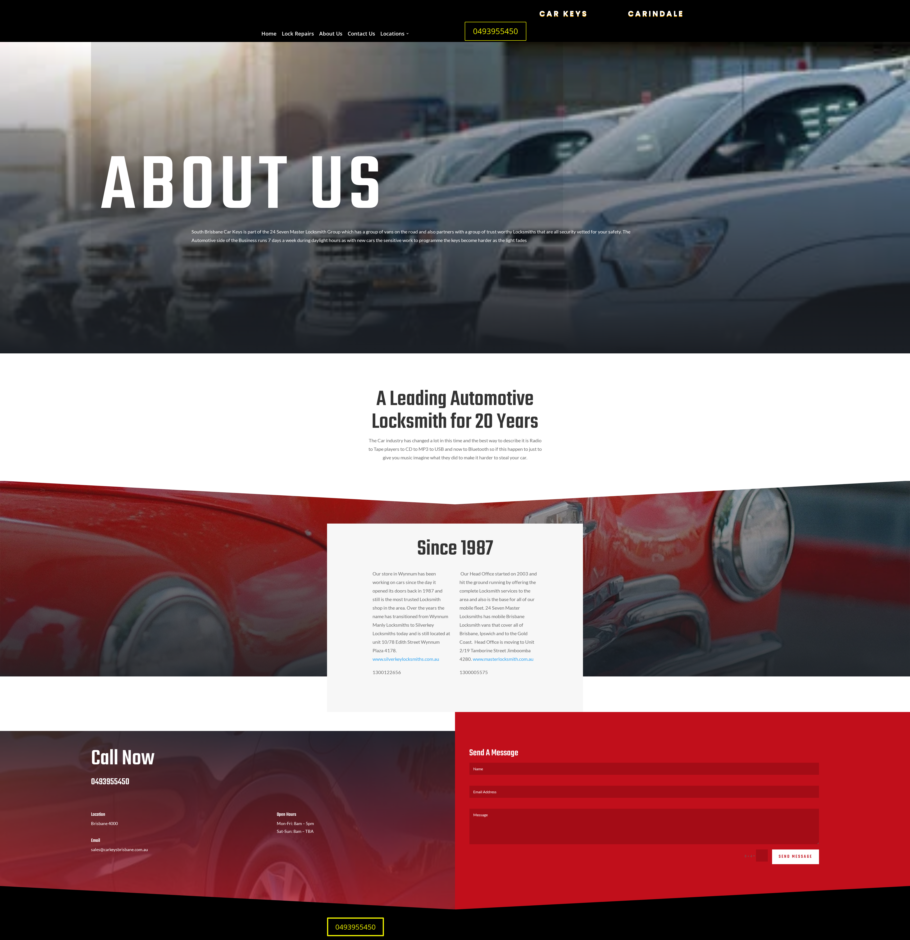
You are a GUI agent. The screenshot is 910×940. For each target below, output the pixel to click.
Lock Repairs (298, 34)
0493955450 (495, 31)
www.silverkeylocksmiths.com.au (406, 659)
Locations (392, 34)
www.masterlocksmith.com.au (503, 659)
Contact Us (361, 34)
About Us (330, 34)
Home (269, 34)
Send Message (795, 856)
